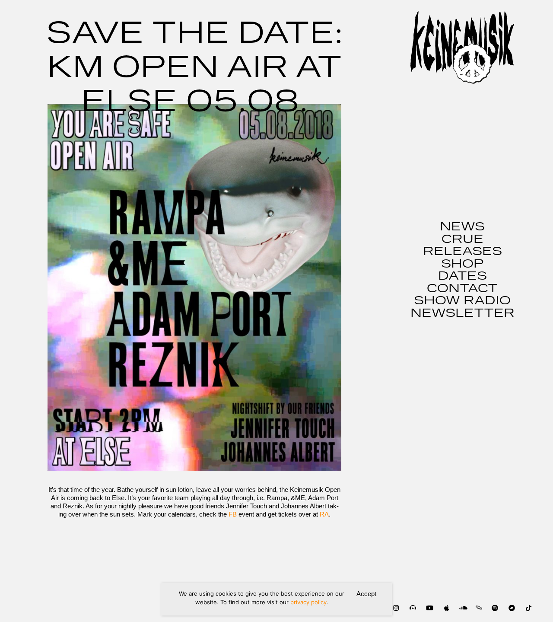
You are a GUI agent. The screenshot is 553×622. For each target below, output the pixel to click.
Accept (366, 593)
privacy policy (308, 602)
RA (324, 514)
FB (233, 514)
